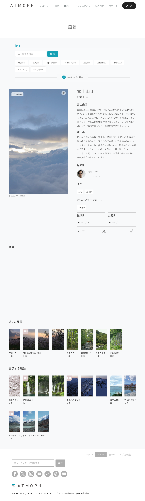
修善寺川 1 (100, 353)
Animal (22, 69)
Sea (86, 62)
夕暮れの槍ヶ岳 (73, 399)
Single (81, 207)
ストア (129, 5)
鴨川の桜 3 (13, 399)
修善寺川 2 (86, 353)
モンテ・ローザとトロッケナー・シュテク (27, 435)
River (117, 62)
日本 (85, 97)
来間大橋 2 (115, 399)
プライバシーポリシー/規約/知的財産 (72, 493)
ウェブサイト (94, 176)
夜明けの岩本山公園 (32, 353)
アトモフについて (81, 5)
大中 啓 (93, 172)
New (35, 62)
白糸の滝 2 (115, 353)
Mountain (70, 62)
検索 (52, 54)
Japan (89, 191)
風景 (57, 5)
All (21, 62)
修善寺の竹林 (72, 353)
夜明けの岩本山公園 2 (14, 353)
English (89, 454)
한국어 (112, 454)
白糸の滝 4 (28, 399)
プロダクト (45, 5)
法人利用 (100, 5)
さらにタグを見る (75, 77)
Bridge (38, 69)
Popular (51, 62)
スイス (12, 438)
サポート (113, 5)
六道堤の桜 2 (130, 399)
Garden (101, 62)
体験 (66, 5)
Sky (80, 191)
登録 (60, 463)
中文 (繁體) (125, 454)
